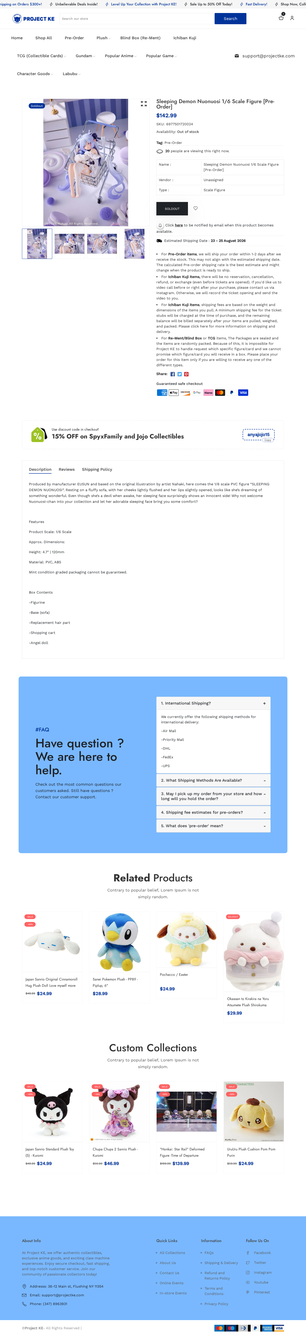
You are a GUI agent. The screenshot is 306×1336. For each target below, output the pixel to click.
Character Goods (33, 73)
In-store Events (173, 1293)
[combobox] (153, 18)
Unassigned (213, 180)
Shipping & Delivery (221, 1263)
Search (230, 18)
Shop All (43, 37)
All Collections (172, 1253)
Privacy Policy (216, 1304)
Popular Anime (119, 55)
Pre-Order (74, 37)
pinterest (262, 1292)
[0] (281, 18)
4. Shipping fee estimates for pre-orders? (202, 812)
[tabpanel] (37, 244)
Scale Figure (214, 190)
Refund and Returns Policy (217, 1275)
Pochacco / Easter (174, 974)
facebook (262, 1253)
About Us (168, 1263)
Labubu (70, 73)
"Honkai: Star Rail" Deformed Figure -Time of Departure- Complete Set (182, 1155)
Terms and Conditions (214, 1291)
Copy (268, 440)
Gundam (84, 55)
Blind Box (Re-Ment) (140, 37)
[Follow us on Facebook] (172, 374)
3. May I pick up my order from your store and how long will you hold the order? (211, 796)
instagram (263, 1272)
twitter (260, 1262)
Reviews (67, 469)
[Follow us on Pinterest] (186, 374)
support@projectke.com (268, 56)
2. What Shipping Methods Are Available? (201, 780)
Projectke (91, 1328)
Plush (102, 37)
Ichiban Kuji (184, 37)
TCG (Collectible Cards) (40, 55)
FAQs (209, 1253)
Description (40, 469)
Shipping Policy (97, 469)
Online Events (171, 1283)
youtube (261, 1282)
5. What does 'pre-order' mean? (192, 825)
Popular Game (160, 55)
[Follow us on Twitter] (179, 374)
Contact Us (169, 1273)
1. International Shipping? (186, 703)
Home (17, 37)
